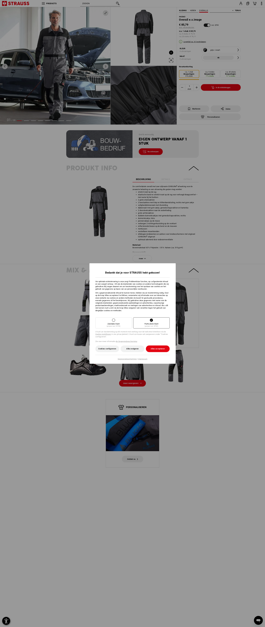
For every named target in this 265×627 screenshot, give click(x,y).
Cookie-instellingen (103, 334)
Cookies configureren (107, 349)
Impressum (142, 359)
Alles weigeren (132, 349)
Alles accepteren (158, 349)
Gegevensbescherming (127, 359)
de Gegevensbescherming (126, 341)
